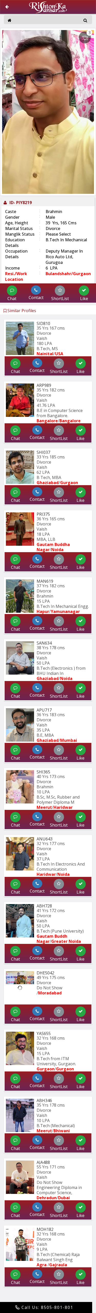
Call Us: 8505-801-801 (46, 1307)
